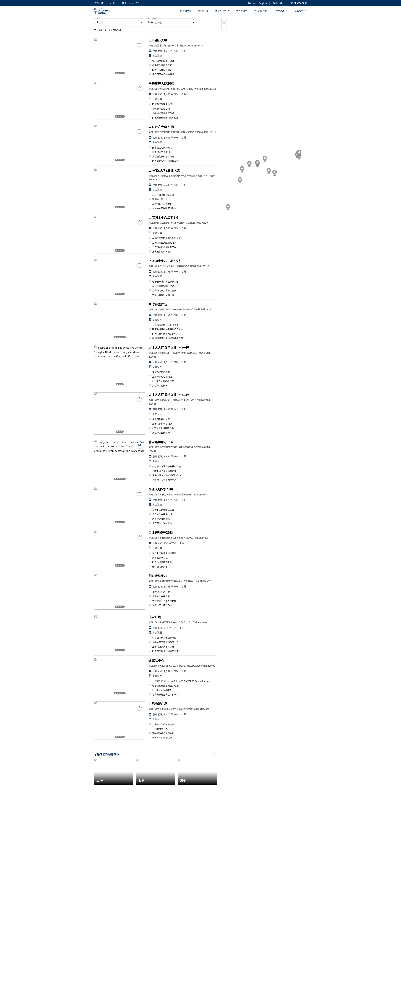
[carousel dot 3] (121, 73)
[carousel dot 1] (116, 73)
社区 (112, 3)
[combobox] (119, 22)
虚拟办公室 (203, 10)
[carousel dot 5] (124, 337)
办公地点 (187, 10)
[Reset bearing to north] (224, 28)
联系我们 (277, 3)
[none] (171, 22)
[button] (299, 157)
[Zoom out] (224, 23)
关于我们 (98, 3)
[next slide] (140, 56)
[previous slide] (99, 56)
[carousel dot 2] (118, 73)
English (263, 3)
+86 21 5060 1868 (298, 3)
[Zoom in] (224, 19)
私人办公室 (241, 10)
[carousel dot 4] (123, 73)
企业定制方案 (260, 10)
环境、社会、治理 (131, 3)
